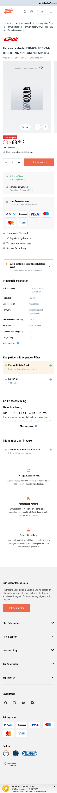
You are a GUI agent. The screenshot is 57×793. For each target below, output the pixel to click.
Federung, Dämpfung (44, 23)
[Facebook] (5, 704)
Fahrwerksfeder (13, 27)
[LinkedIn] (32, 704)
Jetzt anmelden (17, 608)
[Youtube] (23, 704)
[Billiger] (6, 755)
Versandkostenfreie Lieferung (22, 152)
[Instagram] (14, 704)
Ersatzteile (7, 23)
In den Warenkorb (39, 162)
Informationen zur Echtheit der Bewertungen (29, 791)
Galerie (25, 126)
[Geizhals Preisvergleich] (29, 755)
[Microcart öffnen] (41, 12)
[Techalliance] (10, 766)
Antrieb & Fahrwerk (23, 23)
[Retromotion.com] (8, 12)
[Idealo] (16, 755)
